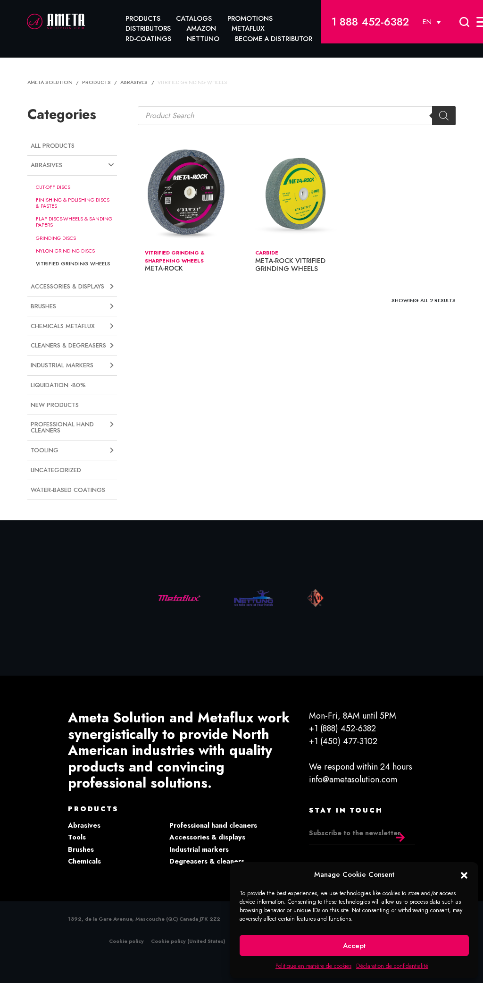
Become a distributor (273, 38)
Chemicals (84, 861)
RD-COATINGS (148, 38)
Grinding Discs (56, 238)
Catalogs (194, 18)
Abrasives (84, 825)
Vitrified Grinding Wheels (73, 263)
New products (55, 404)
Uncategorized (56, 470)
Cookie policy (126, 941)
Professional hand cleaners (213, 825)
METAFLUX (248, 28)
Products (142, 18)
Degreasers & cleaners (206, 861)
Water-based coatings (68, 489)
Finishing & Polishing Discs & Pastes (72, 203)
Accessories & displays (207, 837)
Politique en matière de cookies (313, 966)
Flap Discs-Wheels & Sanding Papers (74, 222)
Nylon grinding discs (65, 250)
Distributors (148, 28)
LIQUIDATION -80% (58, 385)
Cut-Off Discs (53, 187)
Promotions (250, 18)
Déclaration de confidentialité (392, 966)
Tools (77, 837)
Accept (354, 946)
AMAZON (201, 28)
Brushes (81, 849)
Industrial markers (199, 849)
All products (53, 145)
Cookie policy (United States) (188, 941)
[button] (464, 874)
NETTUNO (203, 38)
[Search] (444, 115)
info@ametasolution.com (353, 779)
